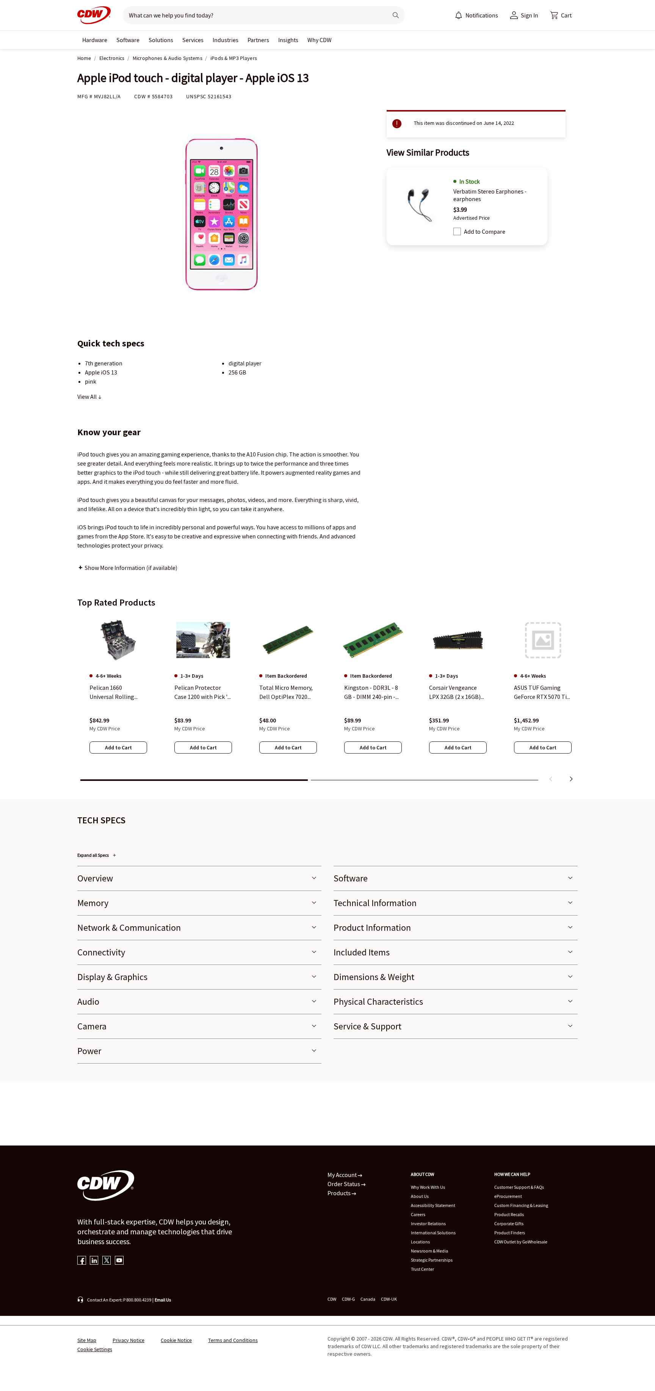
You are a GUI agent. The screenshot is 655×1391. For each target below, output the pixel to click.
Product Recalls (509, 1214)
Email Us (163, 1300)
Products (340, 1193)
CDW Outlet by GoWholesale (520, 1242)
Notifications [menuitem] (481, 15)
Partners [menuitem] (258, 40)
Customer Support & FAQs (519, 1187)
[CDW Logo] (94, 15)
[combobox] (252, 15)
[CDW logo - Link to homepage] (94, 15)
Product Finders (509, 1232)
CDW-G (348, 1299)
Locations (420, 1242)
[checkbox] (457, 231)
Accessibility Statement (433, 1205)
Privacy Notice (128, 1340)
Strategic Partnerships (432, 1260)
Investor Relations (428, 1223)
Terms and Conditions (233, 1340)
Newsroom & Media (429, 1251)
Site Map (86, 1340)
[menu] (476, 15)
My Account (343, 1175)
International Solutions (433, 1232)
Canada (367, 1299)
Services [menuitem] (193, 40)
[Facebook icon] (81, 1261)
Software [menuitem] (127, 40)
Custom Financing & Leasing (521, 1205)
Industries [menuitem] (225, 40)
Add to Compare (484, 231)
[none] (95, 40)
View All (87, 396)
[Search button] (396, 15)
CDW (332, 1299)
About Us (420, 1196)
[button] (561, 15)
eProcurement (508, 1196)
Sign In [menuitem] (529, 15)
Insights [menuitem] (288, 40)
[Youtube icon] (119, 1261)
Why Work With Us (428, 1187)
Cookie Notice (176, 1340)
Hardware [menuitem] (94, 40)
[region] (327, 700)
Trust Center (422, 1269)
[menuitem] (458, 15)
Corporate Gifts (508, 1223)
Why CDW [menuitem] (319, 40)
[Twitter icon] (106, 1261)
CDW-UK (389, 1299)
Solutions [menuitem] (161, 40)
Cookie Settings (94, 1349)
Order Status (344, 1184)
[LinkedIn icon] (94, 1261)
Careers (418, 1214)
